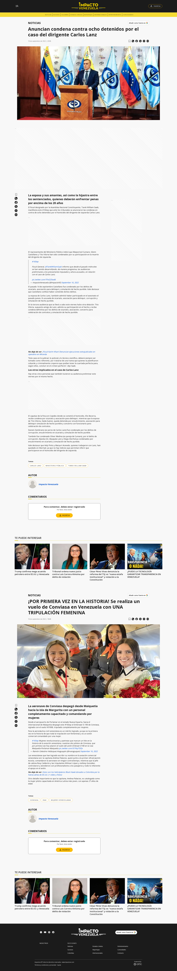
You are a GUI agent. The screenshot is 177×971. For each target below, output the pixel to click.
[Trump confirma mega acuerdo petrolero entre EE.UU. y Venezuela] (32, 556)
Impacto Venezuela (48, 484)
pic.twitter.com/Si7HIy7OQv (71, 748)
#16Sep (35, 261)
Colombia (65, 14)
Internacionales (100, 14)
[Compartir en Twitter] (140, 41)
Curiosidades (128, 14)
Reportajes (88, 14)
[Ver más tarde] (129, 41)
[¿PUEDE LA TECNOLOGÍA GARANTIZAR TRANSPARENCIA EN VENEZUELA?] (144, 556)
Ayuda (59, 965)
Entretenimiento (115, 14)
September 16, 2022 (70, 282)
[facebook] (136, 41)
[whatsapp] (133, 41)
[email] (144, 41)
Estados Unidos (76, 14)
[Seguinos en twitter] (41, 932)
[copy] (147, 41)
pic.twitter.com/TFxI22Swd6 (44, 279)
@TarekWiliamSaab (53, 266)
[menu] (17, 6)
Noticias (48, 14)
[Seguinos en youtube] (45, 932)
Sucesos (56, 14)
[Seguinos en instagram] (49, 932)
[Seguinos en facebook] (53, 932)
